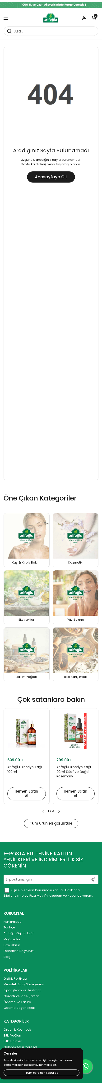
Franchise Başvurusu (19, 951)
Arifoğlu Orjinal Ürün (19, 933)
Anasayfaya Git (51, 177)
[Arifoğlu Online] (50, 18)
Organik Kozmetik (17, 1029)
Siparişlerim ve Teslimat (22, 990)
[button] (93, 18)
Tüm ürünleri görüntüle (51, 823)
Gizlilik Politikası (15, 978)
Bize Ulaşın (12, 945)
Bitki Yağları (12, 1035)
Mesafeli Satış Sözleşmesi (24, 984)
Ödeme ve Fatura (17, 1002)
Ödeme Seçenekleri (19, 1007)
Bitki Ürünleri (13, 1041)
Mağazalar (12, 939)
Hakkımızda (13, 921)
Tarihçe (9, 927)
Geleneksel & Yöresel (20, 1047)
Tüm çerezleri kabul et (41, 1073)
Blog (7, 957)
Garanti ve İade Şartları (22, 996)
